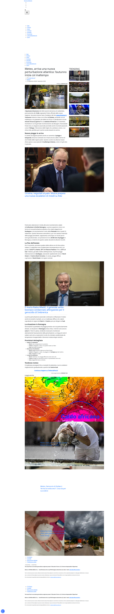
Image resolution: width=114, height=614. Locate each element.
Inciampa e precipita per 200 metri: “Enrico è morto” (77, 123)
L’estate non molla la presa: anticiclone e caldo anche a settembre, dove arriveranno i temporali (51, 399)
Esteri (28, 29)
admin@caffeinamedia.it (74, 569)
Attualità (29, 32)
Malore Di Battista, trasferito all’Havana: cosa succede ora (77, 78)
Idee (28, 25)
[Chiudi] (27, 12)
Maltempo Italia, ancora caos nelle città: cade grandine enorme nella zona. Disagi (53, 533)
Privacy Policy (27, 564)
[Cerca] (25, 10)
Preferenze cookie (31, 562)
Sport (28, 37)
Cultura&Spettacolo (32, 35)
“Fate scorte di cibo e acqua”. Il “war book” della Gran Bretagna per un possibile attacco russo (78, 89)
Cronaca (29, 30)
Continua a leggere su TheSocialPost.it (46, 370)
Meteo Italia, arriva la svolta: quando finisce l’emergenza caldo (53, 444)
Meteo (28, 79)
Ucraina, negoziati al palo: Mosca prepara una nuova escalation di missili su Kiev (45, 194)
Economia (29, 34)
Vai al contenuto (28, 1)
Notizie (71, 97)
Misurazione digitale (32, 560)
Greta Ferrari (31, 78)
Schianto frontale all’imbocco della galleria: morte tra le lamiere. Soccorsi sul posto (78, 100)
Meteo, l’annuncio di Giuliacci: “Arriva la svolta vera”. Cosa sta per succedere (53, 488)
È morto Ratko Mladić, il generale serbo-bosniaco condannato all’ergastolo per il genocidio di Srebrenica (44, 310)
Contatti (29, 558)
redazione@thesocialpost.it (55, 577)
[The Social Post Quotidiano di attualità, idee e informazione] (63, 19)
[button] (2, 611)
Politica (29, 27)
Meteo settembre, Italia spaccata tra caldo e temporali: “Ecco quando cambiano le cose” (79, 134)
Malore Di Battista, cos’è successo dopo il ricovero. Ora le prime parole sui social (79, 112)
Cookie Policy (34, 564)
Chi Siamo (29, 557)
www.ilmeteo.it (61, 115)
